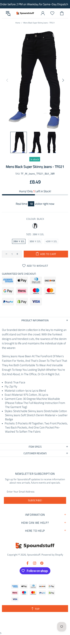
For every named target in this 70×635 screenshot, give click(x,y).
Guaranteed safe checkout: (19, 273)
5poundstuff (25, 13)
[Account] (42, 13)
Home (17, 22)
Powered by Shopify (52, 554)
